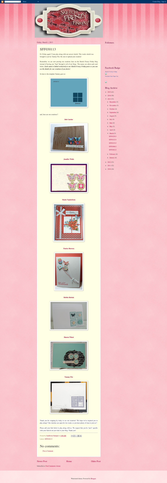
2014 (109, 95)
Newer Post (42, 461)
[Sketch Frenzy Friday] (106, 74)
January (112, 158)
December (113, 102)
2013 (109, 99)
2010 (109, 169)
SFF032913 (112, 136)
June (111, 123)
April (111, 130)
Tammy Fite (69, 377)
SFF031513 (112, 143)
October (112, 109)
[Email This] (72, 436)
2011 (109, 165)
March (112, 133)
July (111, 119)
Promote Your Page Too (111, 76)
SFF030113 (48, 439)
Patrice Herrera (68, 248)
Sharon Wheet (69, 337)
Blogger (93, 478)
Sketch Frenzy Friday (111, 71)
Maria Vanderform (68, 199)
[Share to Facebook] (78, 436)
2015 (109, 92)
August (112, 116)
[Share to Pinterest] (81, 436)
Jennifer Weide (69, 159)
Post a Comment (48, 451)
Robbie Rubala (69, 297)
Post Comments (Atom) (53, 466)
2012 (109, 162)
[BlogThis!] (74, 436)
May (111, 126)
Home (69, 461)
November (113, 105)
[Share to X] (76, 436)
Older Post (96, 461)
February (113, 154)
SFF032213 (112, 140)
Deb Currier (69, 119)
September (113, 112)
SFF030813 (112, 146)
